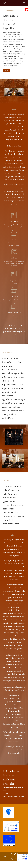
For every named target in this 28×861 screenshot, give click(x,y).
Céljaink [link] (6, 70)
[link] (4, 3)
